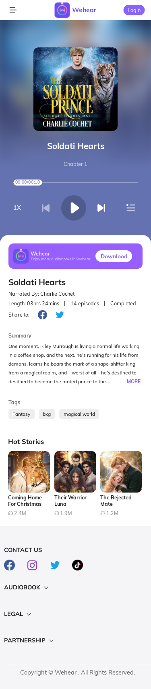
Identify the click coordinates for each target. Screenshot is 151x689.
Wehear (84, 10)
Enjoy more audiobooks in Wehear (61, 259)
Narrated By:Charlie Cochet (41, 294)
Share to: (18, 314)
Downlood (114, 256)
